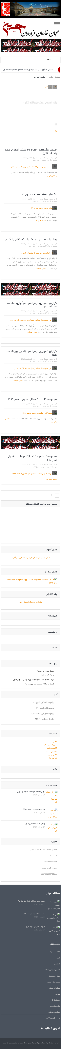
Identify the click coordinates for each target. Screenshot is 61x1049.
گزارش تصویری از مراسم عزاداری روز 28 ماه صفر (31, 353)
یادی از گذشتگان (50, 745)
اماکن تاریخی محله (52, 970)
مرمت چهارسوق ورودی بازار (34, 809)
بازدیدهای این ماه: (45, 713)
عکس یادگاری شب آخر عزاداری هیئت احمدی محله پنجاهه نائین (28, 69)
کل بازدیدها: (48, 719)
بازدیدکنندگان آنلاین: (44, 702)
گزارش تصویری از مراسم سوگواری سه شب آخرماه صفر (31, 304)
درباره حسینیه (54, 976)
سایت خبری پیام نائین (45, 671)
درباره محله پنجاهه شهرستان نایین (31, 791)
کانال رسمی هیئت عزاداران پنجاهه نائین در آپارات (30, 558)
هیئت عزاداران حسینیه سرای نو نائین (39, 684)
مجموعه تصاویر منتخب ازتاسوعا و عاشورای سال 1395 (32, 458)
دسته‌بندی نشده (53, 982)
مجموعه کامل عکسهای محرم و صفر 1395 (32, 399)
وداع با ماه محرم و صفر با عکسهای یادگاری (31, 239)
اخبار (49, 246)
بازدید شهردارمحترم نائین (35, 823)
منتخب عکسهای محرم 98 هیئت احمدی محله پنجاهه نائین (31, 151)
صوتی (57, 994)
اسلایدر (57, 964)
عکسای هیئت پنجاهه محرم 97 (39, 194)
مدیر (41, 158)
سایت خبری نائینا (47, 675)
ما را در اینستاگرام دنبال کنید (30, 602)
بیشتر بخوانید (51, 176)
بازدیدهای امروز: (46, 708)
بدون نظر (36, 160)
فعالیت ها (53, 758)
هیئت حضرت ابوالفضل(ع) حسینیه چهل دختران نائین (33, 679)
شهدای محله (54, 988)
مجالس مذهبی (51, 751)
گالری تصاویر (46, 160)
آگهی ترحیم (52, 755)
